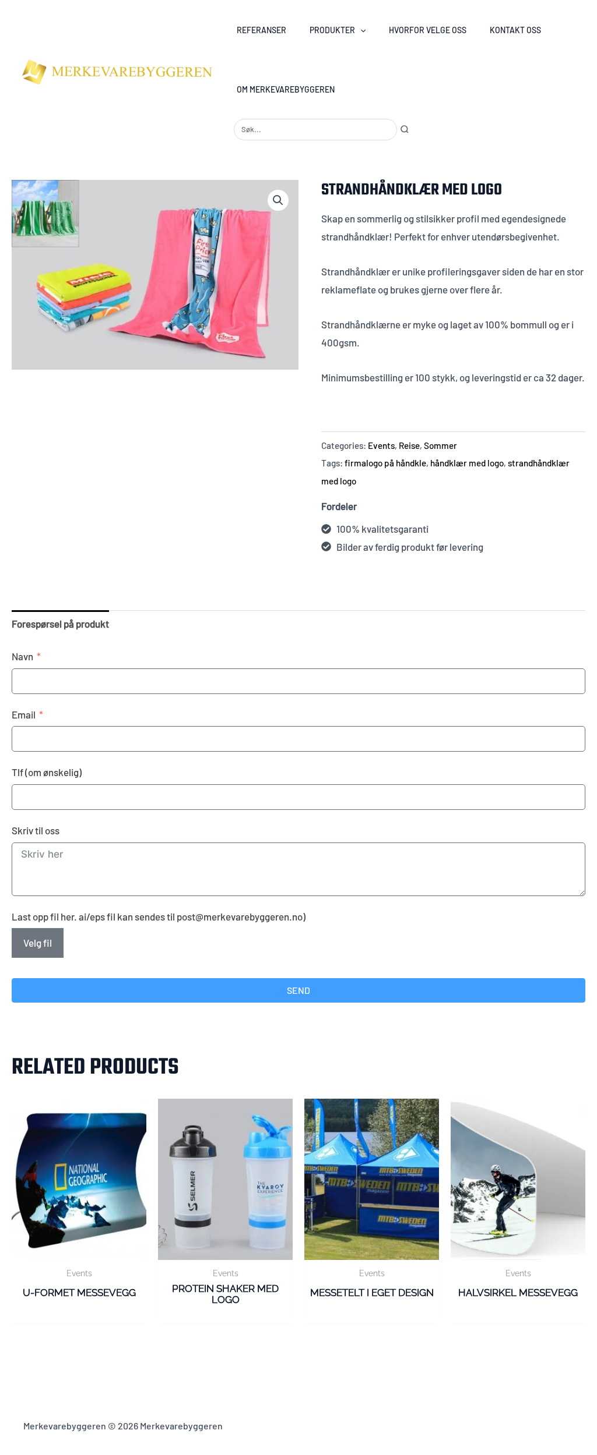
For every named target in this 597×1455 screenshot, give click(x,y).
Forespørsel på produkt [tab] (60, 623)
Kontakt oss (515, 30)
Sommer (440, 445)
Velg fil (37, 942)
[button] (360, 30)
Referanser (261, 30)
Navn (22, 656)
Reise (409, 445)
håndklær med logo (467, 463)
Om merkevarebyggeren (286, 89)
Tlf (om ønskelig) (47, 772)
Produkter (332, 30)
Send (298, 990)
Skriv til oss (35, 830)
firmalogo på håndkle (385, 463)
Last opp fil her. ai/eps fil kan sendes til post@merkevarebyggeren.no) (158, 916)
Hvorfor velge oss (427, 30)
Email (24, 714)
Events (381, 445)
